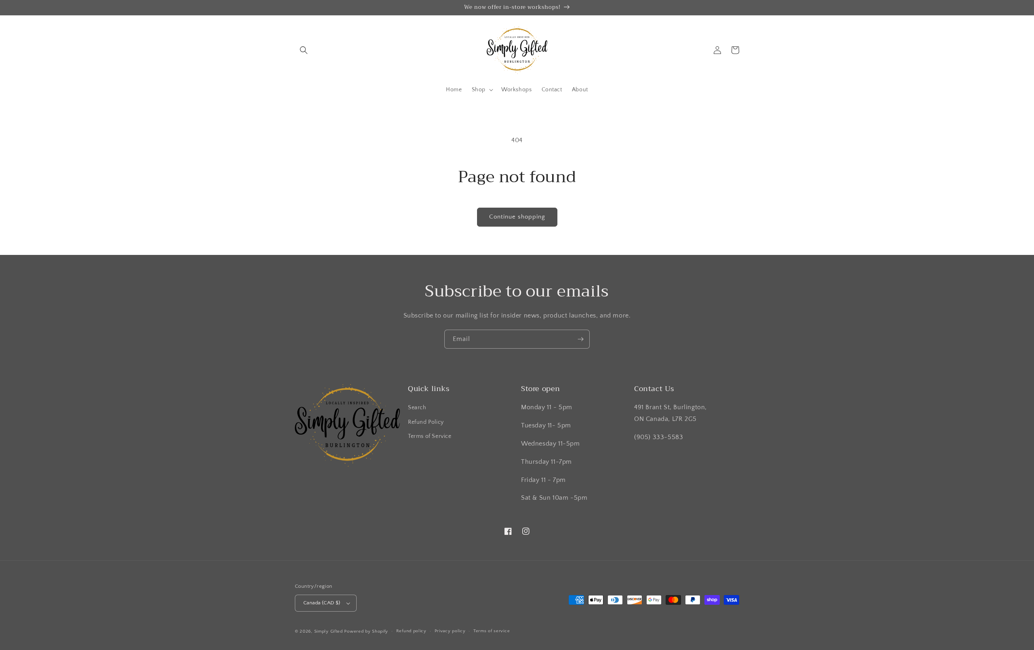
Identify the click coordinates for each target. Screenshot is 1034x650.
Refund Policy (426, 422)
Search (417, 407)
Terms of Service (430, 436)
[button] (304, 50)
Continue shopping (517, 216)
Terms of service (491, 631)
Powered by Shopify (366, 631)
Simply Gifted (329, 631)
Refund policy (411, 631)
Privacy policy (450, 631)
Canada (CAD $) (321, 603)
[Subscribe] (580, 339)
